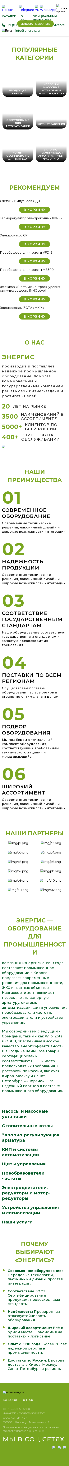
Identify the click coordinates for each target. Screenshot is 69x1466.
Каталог (9, 16)
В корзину (34, 210)
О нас (24, 18)
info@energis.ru (27, 30)
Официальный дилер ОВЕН (45, 18)
